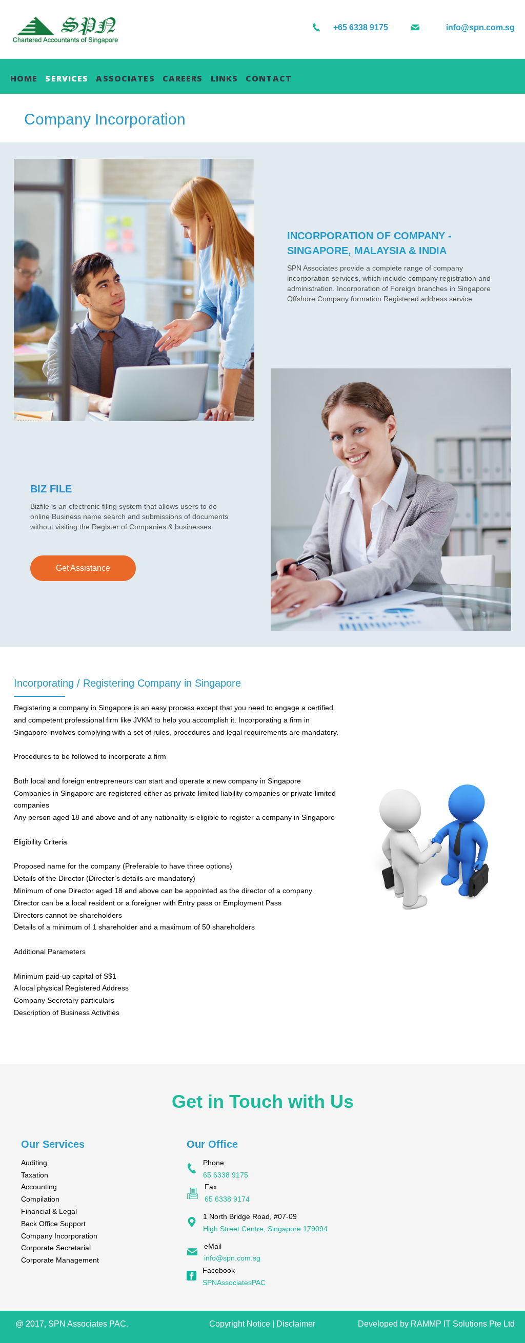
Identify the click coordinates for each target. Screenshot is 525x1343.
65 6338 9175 (225, 1175)
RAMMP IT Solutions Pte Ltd (463, 1323)
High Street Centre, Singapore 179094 (265, 1229)
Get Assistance (83, 568)
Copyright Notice (239, 1323)
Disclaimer (295, 1323)
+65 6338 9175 (360, 27)
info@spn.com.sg (480, 27)
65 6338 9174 (227, 1199)
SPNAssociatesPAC (234, 1282)
